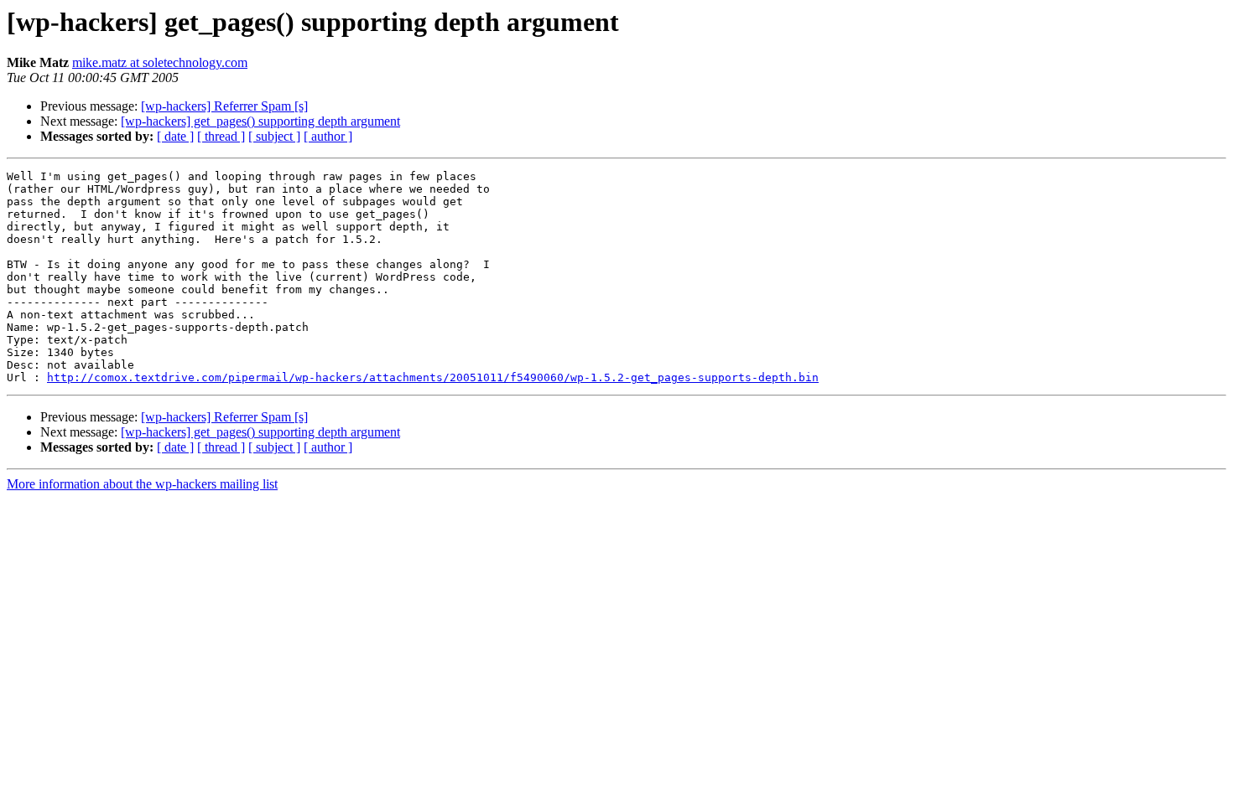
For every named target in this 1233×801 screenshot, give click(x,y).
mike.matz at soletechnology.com (159, 62)
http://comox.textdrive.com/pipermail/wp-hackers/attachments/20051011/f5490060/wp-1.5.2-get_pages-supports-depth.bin (433, 377)
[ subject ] (274, 136)
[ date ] (175, 136)
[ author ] (328, 136)
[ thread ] (221, 136)
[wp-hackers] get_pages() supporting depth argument (260, 121)
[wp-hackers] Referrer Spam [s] (224, 106)
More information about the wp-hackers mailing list (142, 484)
